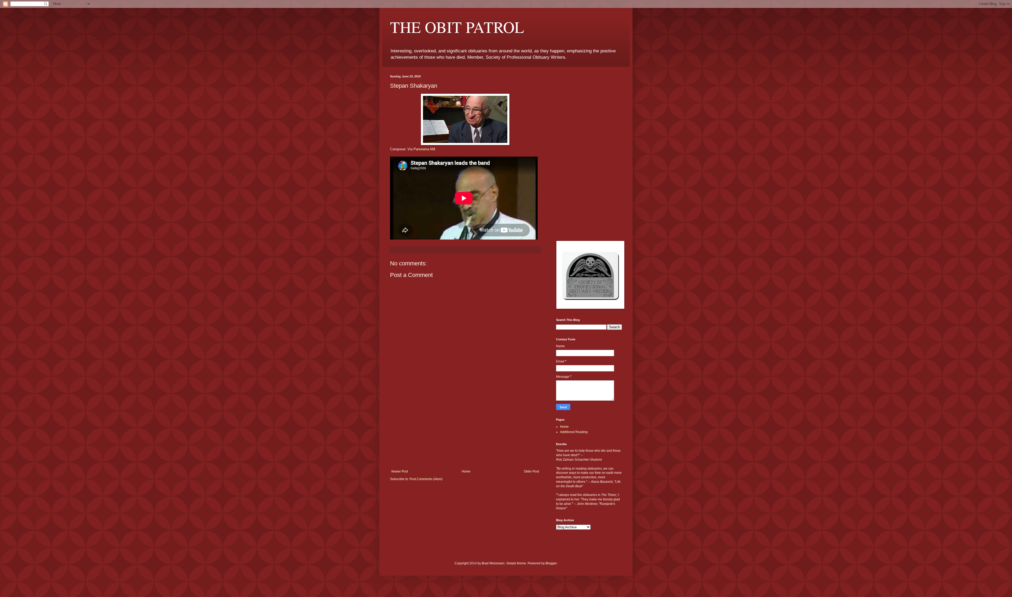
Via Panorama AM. (421, 149)
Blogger (551, 563)
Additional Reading (574, 432)
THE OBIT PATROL (457, 26)
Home (466, 471)
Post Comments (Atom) (426, 479)
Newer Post (399, 471)
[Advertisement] (465, 430)
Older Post (531, 471)
